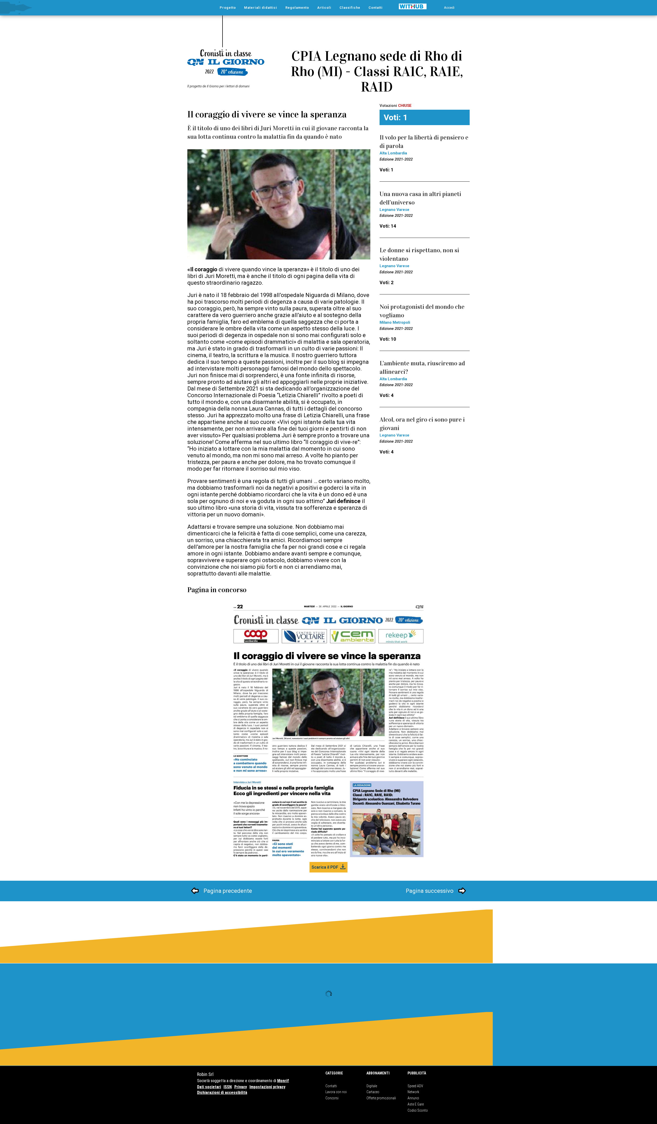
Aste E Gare (416, 1104)
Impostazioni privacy (267, 1086)
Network (413, 1092)
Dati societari (209, 1086)
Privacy (240, 1086)
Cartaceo (372, 1092)
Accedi (449, 8)
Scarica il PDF (325, 867)
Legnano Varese (394, 209)
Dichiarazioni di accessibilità (222, 1092)
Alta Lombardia (393, 153)
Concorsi (332, 1098)
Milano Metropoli (395, 322)
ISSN (228, 1086)
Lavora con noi (336, 1092)
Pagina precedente (228, 891)
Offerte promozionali (381, 1098)
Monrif (283, 1080)
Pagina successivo (429, 891)
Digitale (371, 1086)
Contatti (331, 1086)
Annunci (413, 1098)
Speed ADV (415, 1086)
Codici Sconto (418, 1110)
